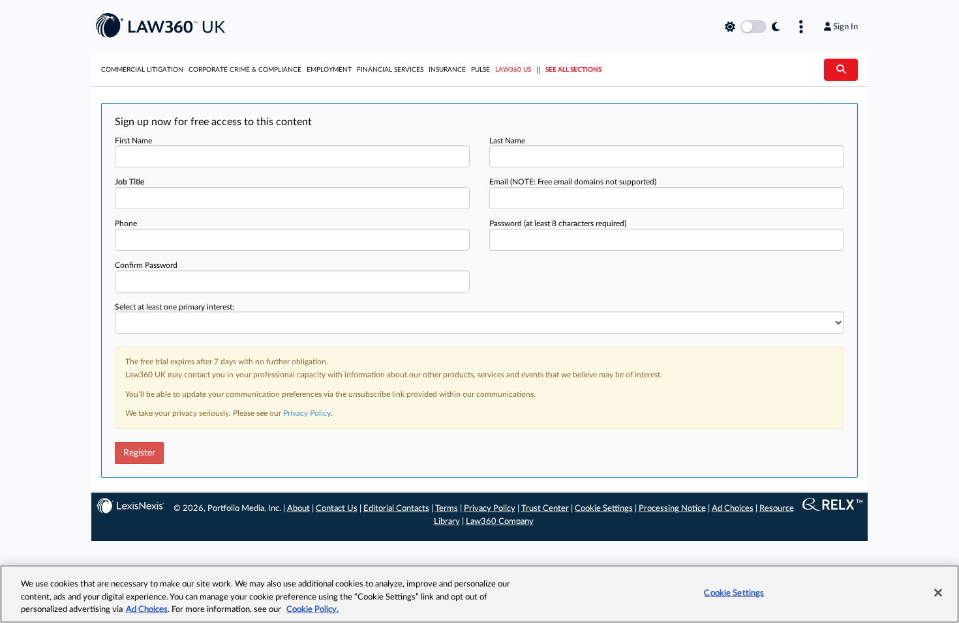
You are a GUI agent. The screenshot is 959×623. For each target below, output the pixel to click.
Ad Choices (733, 508)
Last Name (507, 141)
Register (139, 452)
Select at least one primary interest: (174, 307)
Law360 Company (500, 521)
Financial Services (390, 69)
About (298, 508)
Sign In (845, 27)
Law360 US (513, 69)
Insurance (447, 69)
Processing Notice (672, 508)
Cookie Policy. (312, 609)
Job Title (129, 182)
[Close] (938, 592)
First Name (133, 141)
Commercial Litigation (142, 69)
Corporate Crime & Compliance (245, 69)
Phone (126, 223)
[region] (479, 594)
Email (572, 182)
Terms (446, 508)
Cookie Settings (604, 508)
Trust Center (545, 508)
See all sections (573, 69)
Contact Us (337, 508)
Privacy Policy (307, 413)
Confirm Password (146, 265)
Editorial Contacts (396, 508)
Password (557, 223)
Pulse (480, 69)
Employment (329, 69)
